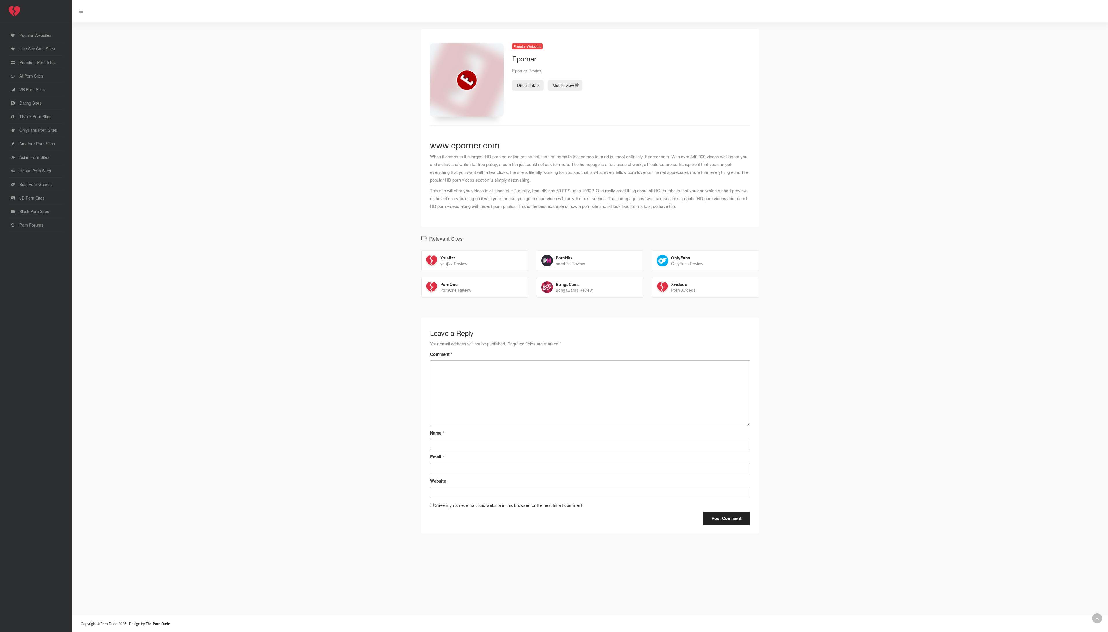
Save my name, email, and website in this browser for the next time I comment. (509, 505)
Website (438, 481)
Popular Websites (527, 46)
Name (437, 433)
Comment (441, 354)
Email (437, 457)
